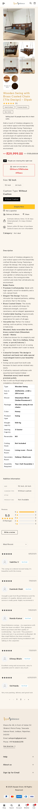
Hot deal (17, 233)
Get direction (8, 746)
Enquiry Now (19, 207)
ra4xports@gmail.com (17, 738)
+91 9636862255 (16, 742)
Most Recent (8, 544)
